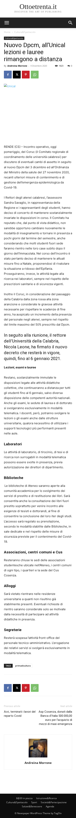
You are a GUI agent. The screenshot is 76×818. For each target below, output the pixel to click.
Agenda (50, 806)
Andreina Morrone (17, 65)
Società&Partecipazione (54, 802)
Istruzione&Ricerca (46, 798)
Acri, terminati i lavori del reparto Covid (19, 714)
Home (7, 32)
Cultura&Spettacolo (24, 32)
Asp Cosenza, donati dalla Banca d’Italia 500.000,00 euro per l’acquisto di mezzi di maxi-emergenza (55, 718)
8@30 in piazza (24, 798)
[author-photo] (38, 757)
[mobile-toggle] (6, 23)
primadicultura (23, 665)
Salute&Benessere (32, 806)
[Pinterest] (26, 74)
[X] (17, 74)
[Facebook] (8, 74)
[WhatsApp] (35, 74)
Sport (34, 802)
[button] (70, 23)
